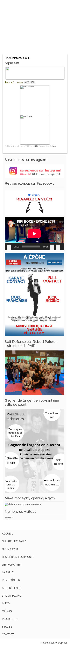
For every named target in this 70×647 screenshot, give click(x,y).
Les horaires (11, 564)
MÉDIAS (7, 611)
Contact (8, 634)
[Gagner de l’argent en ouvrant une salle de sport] (34, 491)
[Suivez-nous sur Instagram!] (34, 177)
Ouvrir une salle (14, 541)
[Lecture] (9, 247)
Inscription (10, 619)
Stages (7, 626)
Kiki (36, 146)
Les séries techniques (18, 556)
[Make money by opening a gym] (23, 504)
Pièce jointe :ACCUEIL (17, 58)
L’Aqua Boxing (11, 595)
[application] (34, 233)
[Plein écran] (58, 247)
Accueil (7, 533)
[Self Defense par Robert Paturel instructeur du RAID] (34, 394)
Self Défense (11, 587)
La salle (8, 572)
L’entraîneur (11, 580)
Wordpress (61, 642)
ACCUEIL (29, 82)
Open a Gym (10, 549)
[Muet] (52, 247)
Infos (6, 603)
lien (54, 146)
